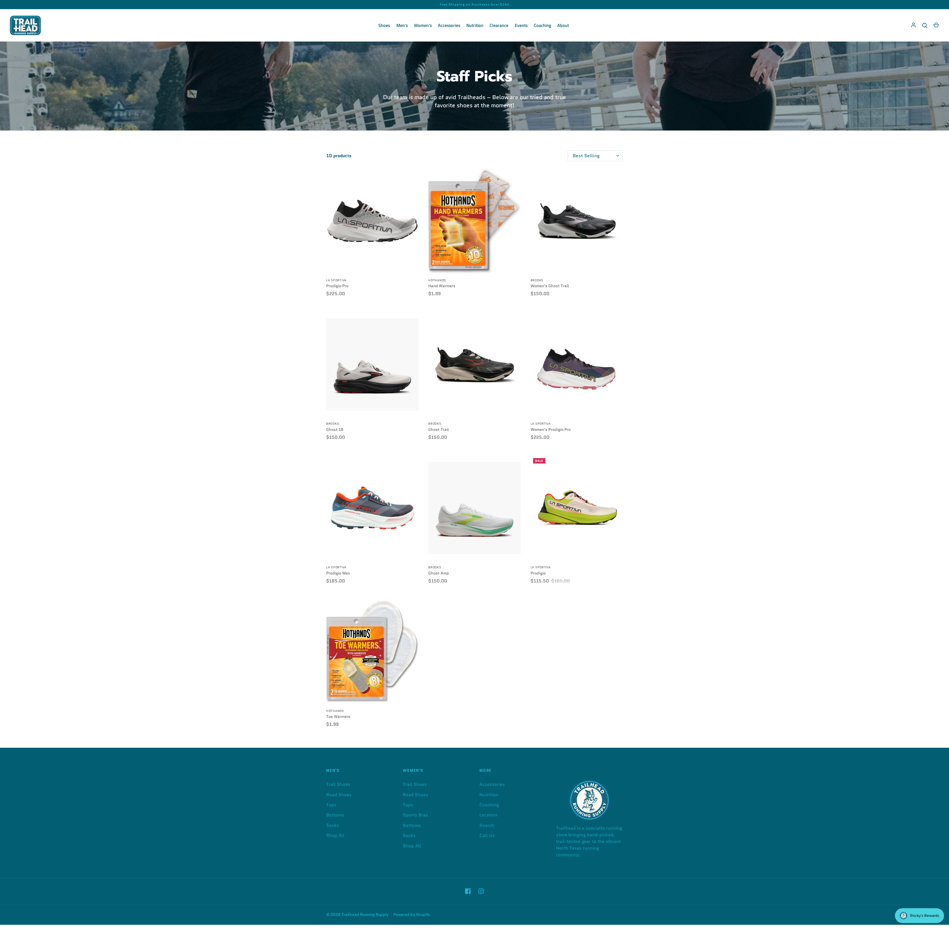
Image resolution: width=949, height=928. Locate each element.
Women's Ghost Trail (550, 286)
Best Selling (586, 156)
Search (486, 825)
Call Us (487, 835)
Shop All (335, 835)
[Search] (924, 25)
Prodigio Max (338, 573)
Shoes (384, 25)
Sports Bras (415, 815)
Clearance (499, 25)
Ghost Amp (438, 573)
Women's (423, 25)
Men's (402, 25)
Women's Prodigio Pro (551, 429)
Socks (332, 825)
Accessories (449, 25)
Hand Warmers (441, 286)
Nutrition (474, 25)
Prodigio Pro (337, 286)
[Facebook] (467, 891)
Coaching (542, 25)
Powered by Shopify (411, 914)
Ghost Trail (438, 429)
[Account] (913, 25)
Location (488, 815)
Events (521, 25)
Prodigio (538, 573)
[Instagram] (481, 891)
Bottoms (335, 815)
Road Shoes (339, 795)
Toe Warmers (338, 716)
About (563, 25)
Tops (331, 805)
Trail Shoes (338, 784)
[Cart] (936, 25)
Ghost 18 (334, 429)
